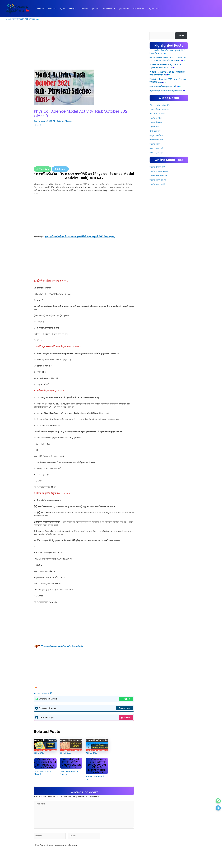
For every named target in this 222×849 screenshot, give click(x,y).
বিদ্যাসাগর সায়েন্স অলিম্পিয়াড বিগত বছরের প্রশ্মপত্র (166, 170)
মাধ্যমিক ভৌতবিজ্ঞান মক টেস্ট (159, 250)
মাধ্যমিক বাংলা (154, 206)
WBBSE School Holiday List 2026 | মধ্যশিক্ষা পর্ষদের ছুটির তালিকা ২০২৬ (166, 145)
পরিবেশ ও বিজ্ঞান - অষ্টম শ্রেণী (159, 188)
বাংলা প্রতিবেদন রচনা (156, 219)
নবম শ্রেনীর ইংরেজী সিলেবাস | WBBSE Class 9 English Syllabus (71, 763)
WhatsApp (43, 169)
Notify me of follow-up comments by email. (57, 845)
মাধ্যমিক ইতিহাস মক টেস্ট (158, 259)
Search (181, 35)
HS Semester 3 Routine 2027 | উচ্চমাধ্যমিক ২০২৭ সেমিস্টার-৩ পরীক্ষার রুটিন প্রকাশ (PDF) (168, 138)
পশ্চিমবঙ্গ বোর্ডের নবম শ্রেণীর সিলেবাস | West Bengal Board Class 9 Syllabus (45, 763)
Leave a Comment (42, 771)
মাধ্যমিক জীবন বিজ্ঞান (156, 201)
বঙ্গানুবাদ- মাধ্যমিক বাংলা (157, 214)
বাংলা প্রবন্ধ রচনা (155, 210)
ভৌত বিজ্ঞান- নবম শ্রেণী (157, 193)
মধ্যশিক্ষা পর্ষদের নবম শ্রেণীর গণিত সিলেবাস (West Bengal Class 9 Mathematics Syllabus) (97, 766)
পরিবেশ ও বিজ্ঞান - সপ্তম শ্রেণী (160, 184)
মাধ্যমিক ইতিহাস (155, 223)
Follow (127, 699)
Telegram (61, 169)
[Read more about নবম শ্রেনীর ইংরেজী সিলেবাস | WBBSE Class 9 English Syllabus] (71, 745)
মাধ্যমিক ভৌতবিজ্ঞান (156, 197)
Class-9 (37, 125)
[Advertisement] (84, 51)
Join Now (125, 708)
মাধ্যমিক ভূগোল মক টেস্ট (157, 263)
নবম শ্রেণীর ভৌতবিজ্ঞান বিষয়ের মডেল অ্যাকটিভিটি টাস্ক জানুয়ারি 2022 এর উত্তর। (80, 236)
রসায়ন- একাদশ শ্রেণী (157, 227)
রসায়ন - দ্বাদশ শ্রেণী (156, 232)
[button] (113, 8)
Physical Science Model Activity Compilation (62, 646)
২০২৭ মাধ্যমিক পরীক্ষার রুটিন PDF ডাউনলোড (20, 19)
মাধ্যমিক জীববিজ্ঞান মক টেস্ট (158, 255)
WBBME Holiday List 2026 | (161, 158)
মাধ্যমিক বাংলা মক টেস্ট (157, 246)
